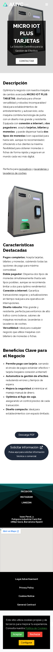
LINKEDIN (27, 502)
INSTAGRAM (26, 497)
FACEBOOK (26, 491)
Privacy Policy (26, 587)
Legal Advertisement (26, 579)
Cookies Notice (26, 596)
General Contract (26, 604)
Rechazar (35, 634)
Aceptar (17, 634)
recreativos (25, 169)
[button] (27, 61)
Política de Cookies (36, 628)
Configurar (26, 642)
